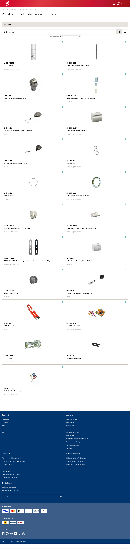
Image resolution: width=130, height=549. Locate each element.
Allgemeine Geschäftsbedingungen (77, 438)
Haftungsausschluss (72, 445)
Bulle (3, 429)
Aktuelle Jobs (70, 425)
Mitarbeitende (70, 422)
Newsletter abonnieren (73, 432)
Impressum (69, 448)
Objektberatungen (71, 468)
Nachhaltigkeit (70, 435)
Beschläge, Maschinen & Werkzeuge (13, 461)
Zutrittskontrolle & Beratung (74, 461)
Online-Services (7, 468)
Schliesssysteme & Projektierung (76, 458)
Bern (3, 425)
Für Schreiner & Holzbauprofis (11, 458)
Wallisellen (5, 419)
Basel (3, 432)
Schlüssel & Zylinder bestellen (75, 464)
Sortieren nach (53, 37)
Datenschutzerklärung (73, 442)
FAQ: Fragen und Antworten (11, 474)
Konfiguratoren (6, 471)
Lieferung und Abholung (10, 477)
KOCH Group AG (71, 419)
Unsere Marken (7, 464)
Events (68, 429)
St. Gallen (5, 422)
